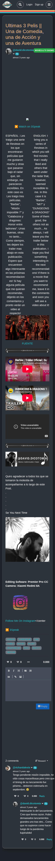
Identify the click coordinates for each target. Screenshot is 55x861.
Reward (41, 761)
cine (36, 639)
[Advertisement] (27, 88)
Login (29, 4)
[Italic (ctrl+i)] (14, 671)
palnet (31, 644)
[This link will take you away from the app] (27, 120)
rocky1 (36, 648)
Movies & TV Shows (44, 50)
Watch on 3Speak (29, 126)
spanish (11, 639)
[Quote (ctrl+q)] (25, 671)
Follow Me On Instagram (20, 620)
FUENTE (27, 343)
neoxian (11, 652)
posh (26, 648)
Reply (43, 706)
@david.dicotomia (31, 803)
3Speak (14, 629)
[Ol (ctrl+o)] (30, 671)
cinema (10, 644)
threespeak (24, 639)
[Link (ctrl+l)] (15, 677)
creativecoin (13, 648)
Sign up (39, 4)
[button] (48, 4)
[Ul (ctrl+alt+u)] (9, 677)
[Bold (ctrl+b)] (9, 671)
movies (21, 644)
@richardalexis (22, 767)
